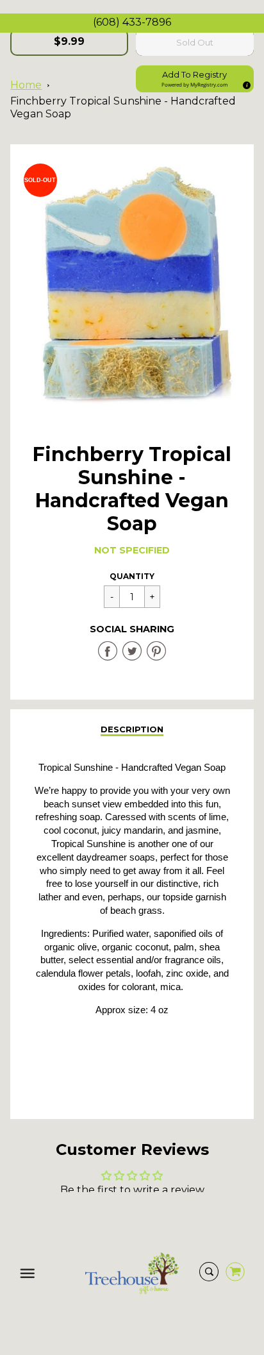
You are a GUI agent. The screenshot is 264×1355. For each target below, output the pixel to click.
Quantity (132, 576)
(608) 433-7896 (132, 22)
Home (26, 85)
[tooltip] (245, 83)
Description (132, 729)
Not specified (132, 550)
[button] (195, 78)
